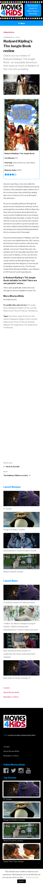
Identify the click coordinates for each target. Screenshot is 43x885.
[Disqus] (21, 360)
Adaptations (8, 32)
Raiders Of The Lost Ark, (27, 308)
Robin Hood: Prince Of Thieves (15, 322)
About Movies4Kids (11, 692)
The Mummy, (33, 311)
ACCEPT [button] (21, 881)
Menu (22, 23)
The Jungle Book (30, 325)
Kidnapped (14, 319)
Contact (6, 688)
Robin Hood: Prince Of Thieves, (15, 311)
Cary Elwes (13, 316)
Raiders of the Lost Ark (28, 319)
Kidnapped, (12, 308)
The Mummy (8, 328)
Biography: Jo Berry (11, 697)
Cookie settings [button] (32, 877)
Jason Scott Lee (24, 316)
